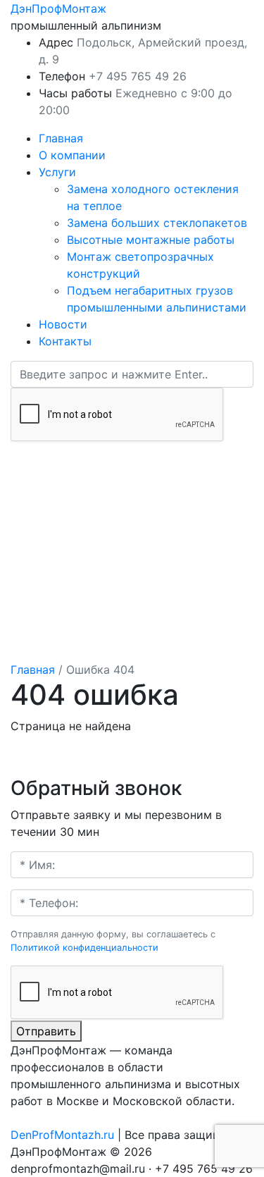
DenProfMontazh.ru (62, 1135)
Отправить (46, 1031)
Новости (63, 324)
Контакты (65, 341)
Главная (61, 138)
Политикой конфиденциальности (84, 947)
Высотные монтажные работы (150, 240)
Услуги (57, 172)
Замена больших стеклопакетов (157, 223)
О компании (72, 155)
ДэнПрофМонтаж (58, 8)
